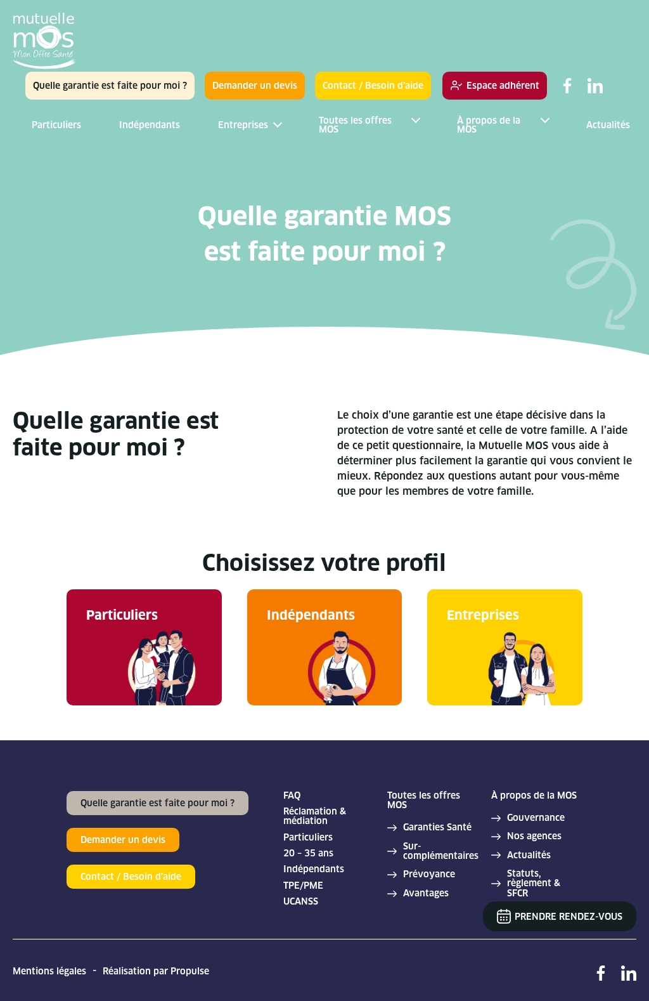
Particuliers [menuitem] (56, 125)
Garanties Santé (437, 827)
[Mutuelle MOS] (44, 42)
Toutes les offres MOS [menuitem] (355, 125)
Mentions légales (49, 971)
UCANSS (300, 901)
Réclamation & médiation (314, 817)
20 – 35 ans (308, 853)
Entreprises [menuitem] (243, 125)
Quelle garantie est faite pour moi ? (110, 85)
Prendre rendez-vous (568, 916)
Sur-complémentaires (441, 851)
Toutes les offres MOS (423, 801)
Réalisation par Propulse (156, 971)
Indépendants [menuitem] (149, 125)
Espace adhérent (502, 85)
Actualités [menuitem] (608, 125)
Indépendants (313, 869)
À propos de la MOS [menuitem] (488, 125)
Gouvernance (536, 818)
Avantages (426, 893)
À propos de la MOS (534, 796)
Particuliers (308, 837)
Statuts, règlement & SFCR (533, 883)
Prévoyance (429, 874)
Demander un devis (254, 85)
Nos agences (534, 836)
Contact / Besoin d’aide (373, 85)
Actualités (529, 855)
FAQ (291, 796)
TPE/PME (303, 886)
